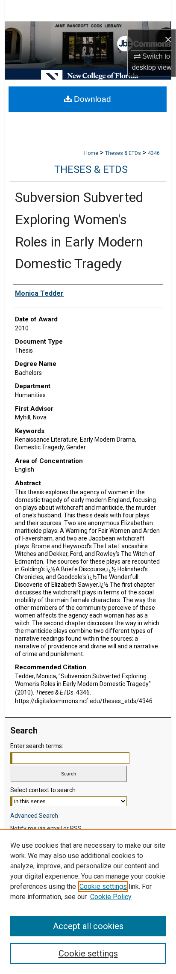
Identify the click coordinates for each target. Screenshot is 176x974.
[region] (88, 901)
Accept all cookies (88, 926)
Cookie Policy (111, 897)
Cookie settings (103, 886)
